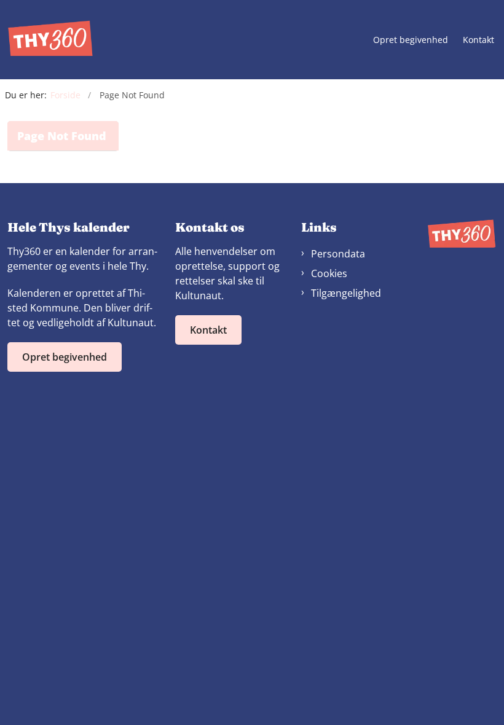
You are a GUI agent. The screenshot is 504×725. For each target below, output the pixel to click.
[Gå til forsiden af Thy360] (46, 40)
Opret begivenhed (410, 40)
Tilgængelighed (346, 293)
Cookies (329, 273)
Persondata (338, 254)
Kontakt (478, 40)
